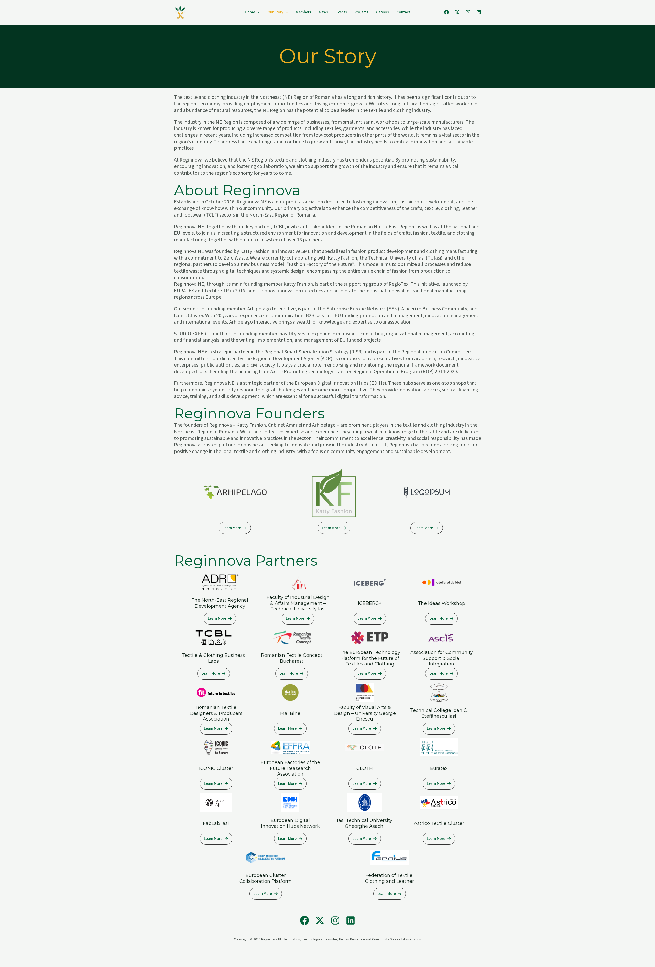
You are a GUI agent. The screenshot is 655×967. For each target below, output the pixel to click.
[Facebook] (446, 12)
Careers (382, 12)
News (323, 12)
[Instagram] (468, 12)
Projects (361, 12)
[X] (457, 12)
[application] (257, 12)
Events (341, 12)
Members (303, 12)
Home (250, 12)
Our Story (275, 12)
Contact (403, 12)
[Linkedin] (478, 12)
